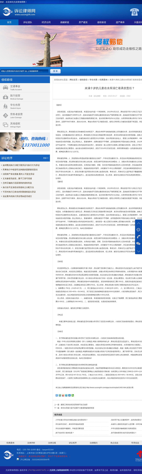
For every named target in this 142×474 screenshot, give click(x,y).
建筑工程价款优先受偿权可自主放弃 (74, 405)
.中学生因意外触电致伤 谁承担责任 (123, 428)
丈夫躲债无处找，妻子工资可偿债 (17, 178)
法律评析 (31, 443)
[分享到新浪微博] (63, 395)
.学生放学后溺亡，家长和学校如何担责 (69, 424)
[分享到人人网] (69, 395)
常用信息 (135, 443)
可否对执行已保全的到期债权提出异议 (19, 192)
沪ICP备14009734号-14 (38, 470)
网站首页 (73, 80)
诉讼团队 (27, 22)
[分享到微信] (73, 395)
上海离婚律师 (66, 388)
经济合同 (46, 22)
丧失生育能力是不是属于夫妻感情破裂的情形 (77, 408)
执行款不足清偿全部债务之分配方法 (18, 187)
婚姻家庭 (64, 22)
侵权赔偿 (101, 22)
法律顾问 (93, 443)
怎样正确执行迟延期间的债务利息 (17, 183)
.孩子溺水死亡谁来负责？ (64, 433)
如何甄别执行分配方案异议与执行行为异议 (21, 165)
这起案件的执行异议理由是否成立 (17, 196)
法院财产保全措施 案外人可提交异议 (18, 174)
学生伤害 (93, 80)
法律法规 (52, 443)
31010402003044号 (41, 459)
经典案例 (103, 80)
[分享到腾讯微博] (66, 395)
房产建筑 (83, 22)
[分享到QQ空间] (60, 395)
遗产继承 (120, 22)
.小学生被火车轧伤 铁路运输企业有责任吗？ (71, 420)
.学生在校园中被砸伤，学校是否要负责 (69, 428)
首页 (9, 22)
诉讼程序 (73, 443)
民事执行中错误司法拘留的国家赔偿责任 (20, 169)
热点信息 (114, 443)
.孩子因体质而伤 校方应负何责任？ (123, 433)
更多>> (46, 158)
